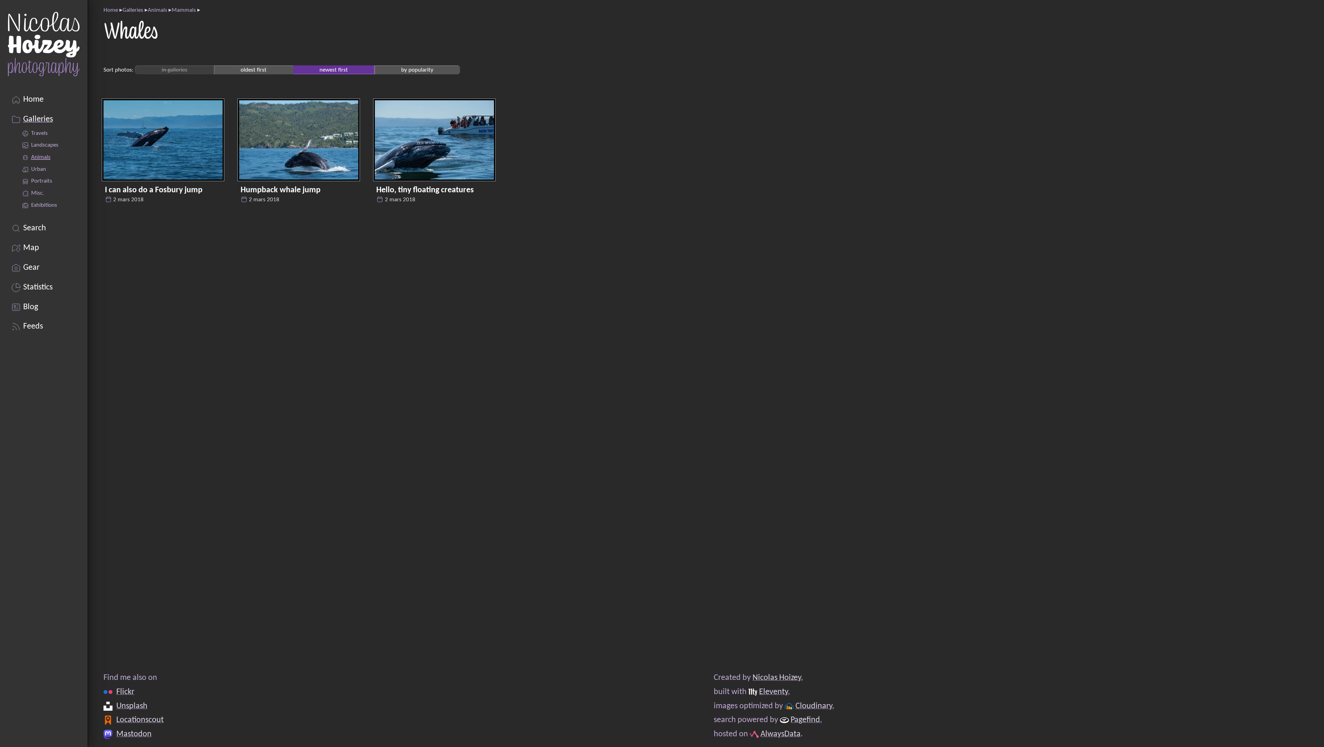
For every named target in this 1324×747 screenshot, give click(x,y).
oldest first (254, 70)
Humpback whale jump (281, 190)
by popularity (417, 70)
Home (110, 10)
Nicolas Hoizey (777, 678)
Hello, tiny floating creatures (425, 190)
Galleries (133, 10)
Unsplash (131, 706)
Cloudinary (813, 706)
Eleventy (773, 692)
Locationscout (140, 720)
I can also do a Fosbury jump (153, 190)
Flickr (125, 692)
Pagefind (805, 720)
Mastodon (134, 734)
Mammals (184, 10)
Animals (157, 10)
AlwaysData (780, 734)
